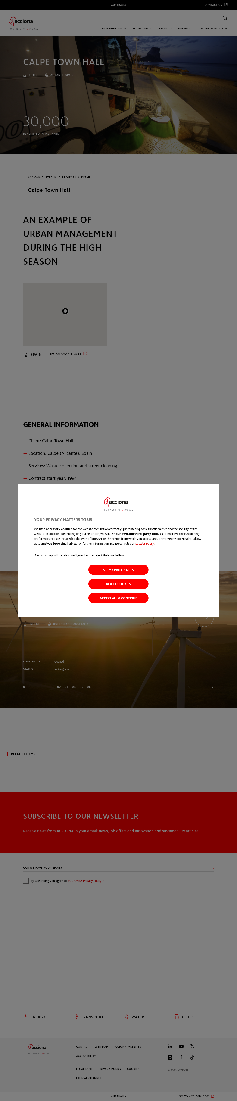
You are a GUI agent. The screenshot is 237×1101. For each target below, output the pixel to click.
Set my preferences (118, 570)
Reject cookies (118, 584)
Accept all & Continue (118, 598)
